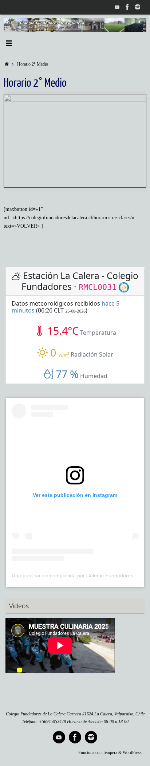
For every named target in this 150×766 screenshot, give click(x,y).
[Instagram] (138, 7)
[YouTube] (117, 7)
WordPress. (133, 752)
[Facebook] (127, 7)
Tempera (110, 752)
